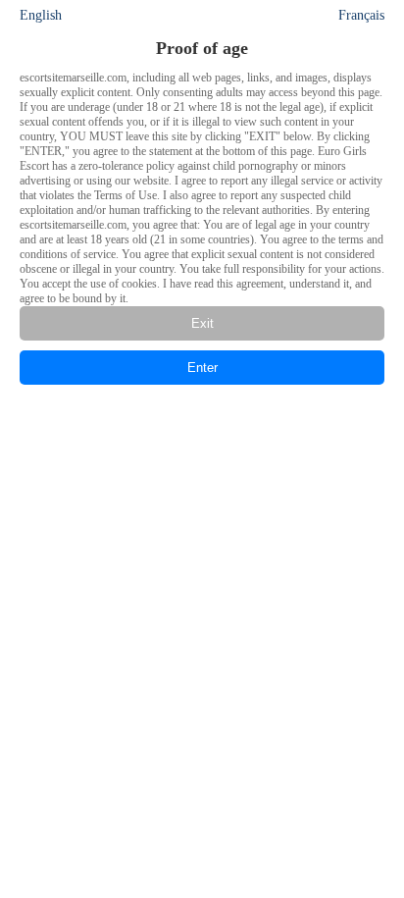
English (41, 15)
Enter (202, 367)
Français (361, 15)
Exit (202, 323)
